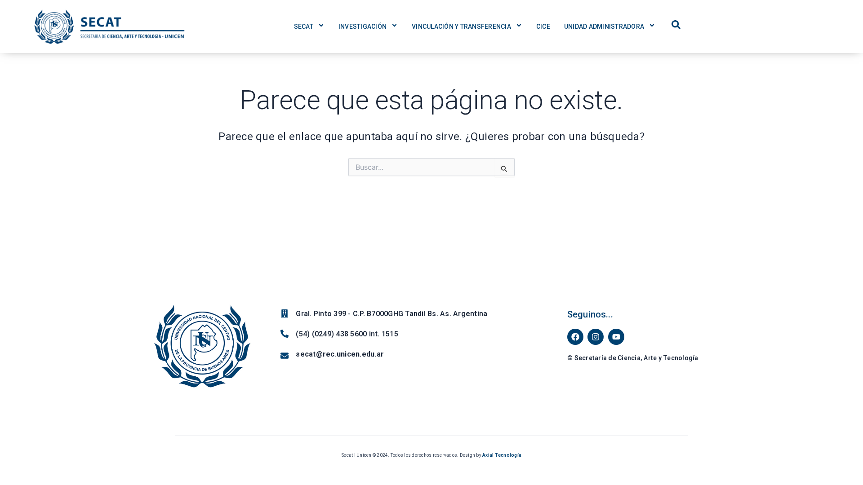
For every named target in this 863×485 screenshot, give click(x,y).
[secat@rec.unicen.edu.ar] (284, 356)
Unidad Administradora (604, 26)
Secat (303, 26)
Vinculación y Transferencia (461, 26)
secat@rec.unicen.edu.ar (340, 354)
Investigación (362, 26)
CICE (543, 26)
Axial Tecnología (501, 455)
